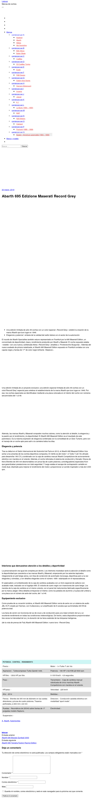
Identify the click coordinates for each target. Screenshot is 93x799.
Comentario (7, 773)
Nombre (5, 777)
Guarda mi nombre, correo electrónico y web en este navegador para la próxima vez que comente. (44, 791)
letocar (5, 732)
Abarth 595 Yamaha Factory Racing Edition (19, 743)
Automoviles (15, 720)
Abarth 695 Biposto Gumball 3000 (15, 737)
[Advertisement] (46, 171)
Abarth (6, 720)
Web (4, 786)
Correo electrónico (10, 782)
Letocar (5, 1)
